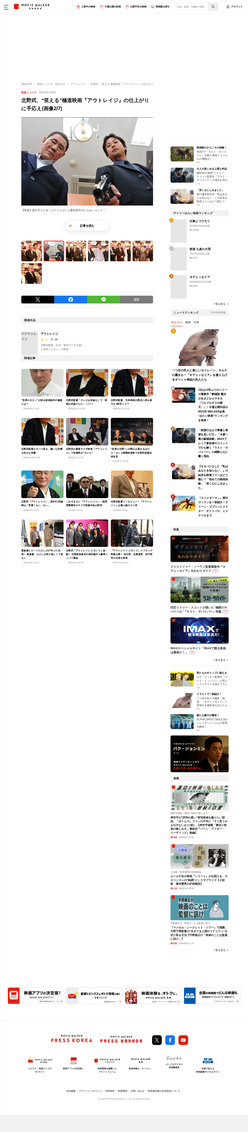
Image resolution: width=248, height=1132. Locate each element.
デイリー (176, 322)
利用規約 (110, 1091)
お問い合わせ (138, 1091)
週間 (188, 322)
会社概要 (71, 1091)
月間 (196, 322)
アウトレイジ (49, 333)
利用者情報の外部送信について (164, 1091)
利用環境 (122, 1091)
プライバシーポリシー (90, 1091)
